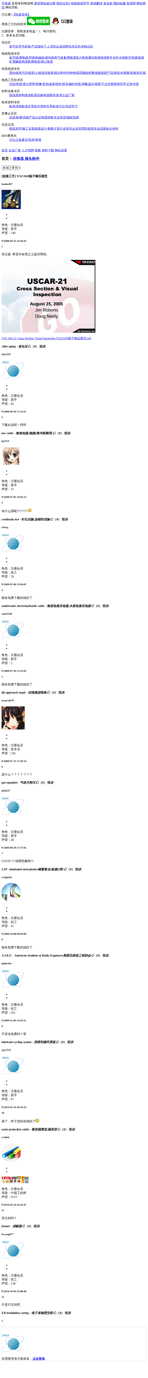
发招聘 (131, 3)
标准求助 (15, 106)
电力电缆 (82, 57)
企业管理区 (79, 128)
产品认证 (35, 117)
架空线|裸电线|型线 (22, 57)
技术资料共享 (43, 106)
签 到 (15, 167)
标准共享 (28, 106)
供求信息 (74, 46)
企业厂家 (68, 95)
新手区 (13, 46)
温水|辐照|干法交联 (101, 84)
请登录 (38, 3)
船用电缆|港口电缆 (40, 61)
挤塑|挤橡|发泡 (39, 84)
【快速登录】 (21, 14)
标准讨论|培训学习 (65, 106)
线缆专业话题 (96, 128)
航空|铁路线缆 (134, 57)
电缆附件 (106, 57)
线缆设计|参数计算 (47, 128)
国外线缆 (15, 72)
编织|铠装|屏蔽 (78, 84)
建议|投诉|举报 (31, 139)
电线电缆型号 (80, 3)
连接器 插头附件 (26, 159)
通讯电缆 (94, 57)
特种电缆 (72, 72)
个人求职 (50, 46)
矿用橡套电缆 (18, 61)
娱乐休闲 (112, 128)
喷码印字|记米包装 (126, 84)
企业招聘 (62, 46)
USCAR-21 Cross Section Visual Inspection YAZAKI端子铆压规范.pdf (46, 338)
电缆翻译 (96, 3)
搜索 (38, 150)
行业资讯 (66, 128)
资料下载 (48, 150)
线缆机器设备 (34, 95)
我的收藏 (119, 3)
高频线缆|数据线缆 (91, 72)
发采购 (108, 3)
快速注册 (49, 3)
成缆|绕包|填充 (58, 84)
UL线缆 (39, 72)
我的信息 (63, 3)
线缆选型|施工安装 (21, 128)
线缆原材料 (17, 95)
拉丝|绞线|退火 (19, 84)
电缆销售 (47, 117)
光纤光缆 (119, 57)
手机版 (6, 3)
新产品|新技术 (113, 72)
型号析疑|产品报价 (31, 46)
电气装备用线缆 (65, 57)
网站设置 (61, 150)
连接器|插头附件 (55, 72)
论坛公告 (15, 139)
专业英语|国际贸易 (66, 117)
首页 (5, 150)
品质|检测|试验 (19, 117)
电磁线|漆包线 (44, 57)
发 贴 (6, 167)
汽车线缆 (28, 72)
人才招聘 (28, 150)
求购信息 (87, 46)
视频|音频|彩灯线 (134, 72)
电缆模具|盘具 (52, 95)
